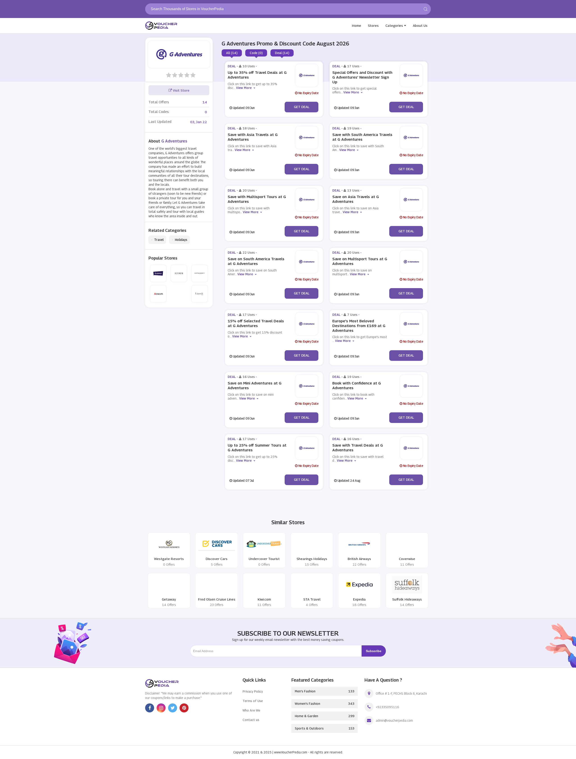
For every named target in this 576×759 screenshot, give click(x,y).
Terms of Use (253, 701)
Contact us (251, 720)
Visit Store (180, 90)
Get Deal (301, 107)
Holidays (179, 239)
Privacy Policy (253, 691)
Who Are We (251, 710)
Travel (157, 239)
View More (244, 88)
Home (356, 25)
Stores (373, 25)
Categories (394, 25)
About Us (420, 25)
